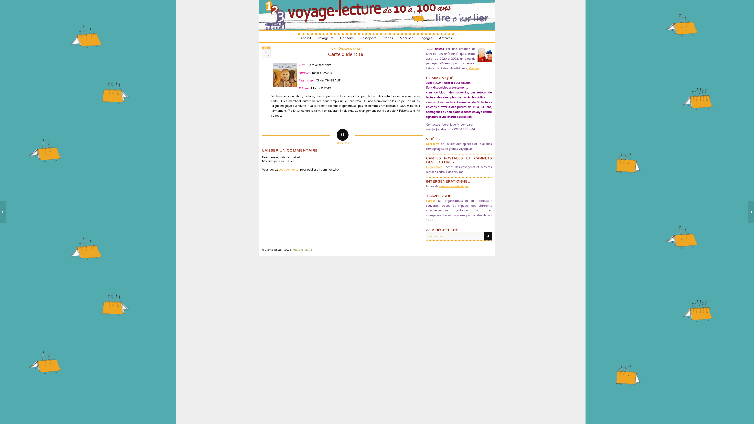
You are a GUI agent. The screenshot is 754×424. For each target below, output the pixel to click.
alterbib (474, 68)
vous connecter (289, 169)
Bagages (425, 36)
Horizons (347, 36)
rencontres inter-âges (454, 186)
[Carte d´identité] (3, 212)
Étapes (387, 36)
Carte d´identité (345, 54)
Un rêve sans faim (345, 48)
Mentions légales (302, 250)
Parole (430, 201)
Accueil (305, 36)
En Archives (434, 167)
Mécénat (406, 36)
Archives (445, 36)
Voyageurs (325, 36)
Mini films (432, 144)
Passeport (368, 36)
